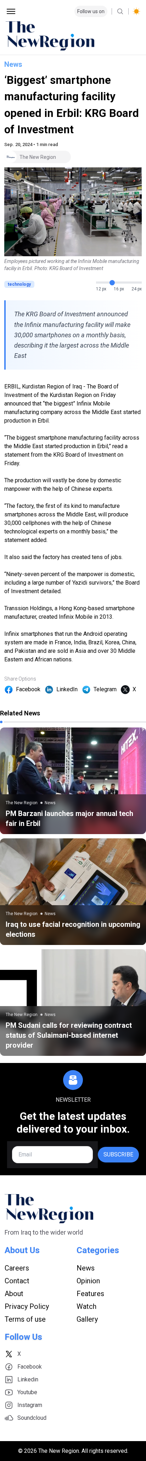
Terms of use (25, 1319)
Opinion (88, 1281)
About (14, 1293)
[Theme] (136, 11)
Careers (17, 1268)
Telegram (105, 689)
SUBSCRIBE (118, 1154)
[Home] (73, 35)
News (13, 64)
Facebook (28, 689)
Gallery (87, 1319)
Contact (17, 1281)
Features (90, 1293)
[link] (73, 780)
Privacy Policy (27, 1306)
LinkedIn (67, 689)
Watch (86, 1306)
